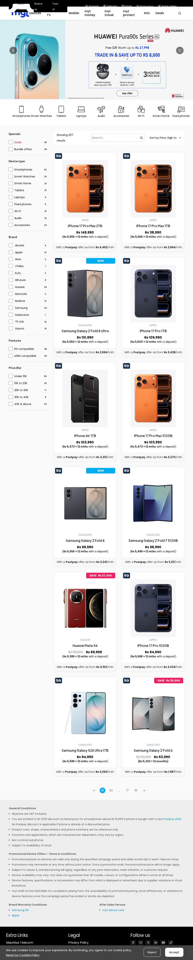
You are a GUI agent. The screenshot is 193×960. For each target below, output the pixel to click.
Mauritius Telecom (19, 942)
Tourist (55, 6)
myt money (90, 13)
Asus (18, 259)
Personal (21, 6)
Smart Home (22, 183)
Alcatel (19, 245)
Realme (20, 301)
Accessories (22, 225)
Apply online (169, 6)
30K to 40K (21, 397)
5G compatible (24, 349)
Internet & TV (54, 13)
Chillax (19, 266)
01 (102, 790)
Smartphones (23, 169)
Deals (159, 13)
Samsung (21, 308)
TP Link (19, 322)
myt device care (113, 910)
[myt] (20, 13)
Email (128, 6)
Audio (18, 218)
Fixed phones (22, 204)
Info (147, 13)
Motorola (21, 294)
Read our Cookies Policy (22, 955)
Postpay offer (172, 819)
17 (127, 790)
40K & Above (22, 404)
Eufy (18, 273)
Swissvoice (22, 315)
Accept (174, 952)
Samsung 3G (20, 910)
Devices (35, 13)
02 (111, 790)
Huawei (20, 287)
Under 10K (20, 376)
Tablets (19, 190)
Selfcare (112, 6)
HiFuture (20, 280)
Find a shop (146, 6)
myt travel (109, 13)
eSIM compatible (25, 356)
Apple (18, 252)
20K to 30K (21, 390)
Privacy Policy (78, 942)
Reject (152, 952)
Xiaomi (19, 328)
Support (94, 6)
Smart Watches (24, 176)
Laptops (19, 197)
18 (135, 790)
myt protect (129, 13)
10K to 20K (20, 383)
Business (38, 6)
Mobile (74, 13)
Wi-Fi (17, 211)
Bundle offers (23, 149)
